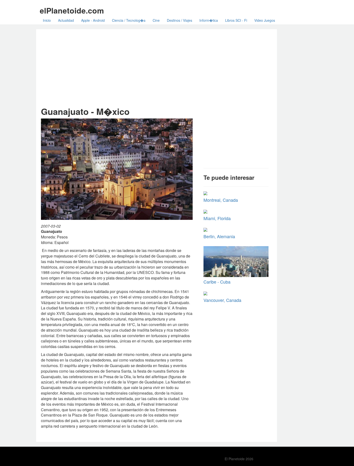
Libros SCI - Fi (236, 20)
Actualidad (66, 20)
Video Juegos (264, 20)
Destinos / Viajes (179, 20)
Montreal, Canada (220, 200)
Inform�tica (208, 20)
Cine (156, 20)
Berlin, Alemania (219, 236)
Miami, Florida (217, 218)
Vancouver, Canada (222, 300)
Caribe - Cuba (216, 281)
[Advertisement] (156, 68)
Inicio (47, 20)
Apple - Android (93, 20)
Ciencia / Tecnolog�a (128, 20)
